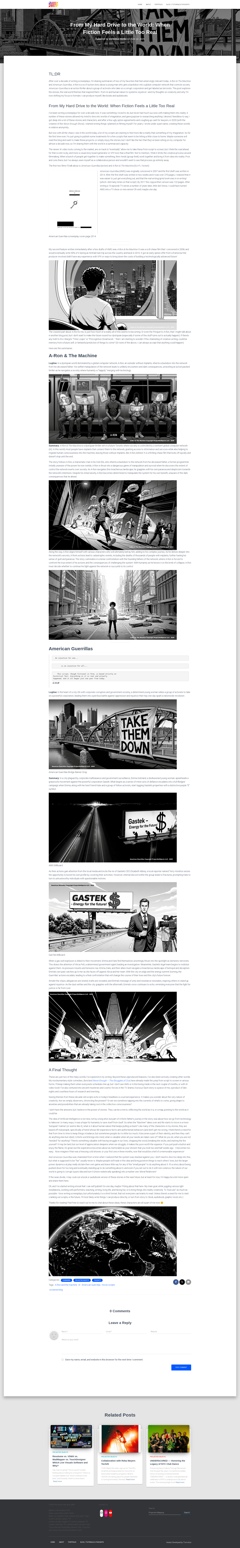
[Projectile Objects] (53, 4)
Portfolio (159, 4)
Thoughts (97, 1280)
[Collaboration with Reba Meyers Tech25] (120, 1439)
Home (140, 4)
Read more (57, 1481)
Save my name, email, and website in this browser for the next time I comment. (104, 1359)
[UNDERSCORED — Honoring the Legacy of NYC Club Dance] (168, 1439)
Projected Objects (82, 1280)
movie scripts (108, 1285)
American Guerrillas (91, 1285)
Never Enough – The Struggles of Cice (111, 1080)
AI (79, 1285)
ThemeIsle (187, 1542)
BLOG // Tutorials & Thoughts (177, 4)
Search (152, 1508)
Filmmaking (66, 1280)
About (148, 4)
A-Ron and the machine (66, 1285)
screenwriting (56, 1289)
